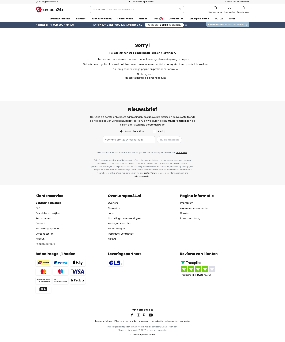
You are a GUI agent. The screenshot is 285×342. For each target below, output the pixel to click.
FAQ (38, 208)
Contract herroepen (48, 203)
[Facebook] (134, 315)
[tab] (70, 220)
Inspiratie (113, 233)
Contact (40, 223)
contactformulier (151, 173)
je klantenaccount (155, 78)
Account (41, 239)
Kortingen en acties (119, 223)
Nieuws (112, 239)
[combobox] (137, 9)
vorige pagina (141, 69)
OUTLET (219, 18)
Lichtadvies (127, 233)
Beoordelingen (116, 228)
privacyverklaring (142, 176)
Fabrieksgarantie (46, 244)
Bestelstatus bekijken (48, 213)
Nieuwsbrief (114, 208)
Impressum (186, 203)
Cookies (184, 213)
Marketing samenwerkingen (124, 218)
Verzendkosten (44, 233)
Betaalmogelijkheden (48, 228)
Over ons (113, 203)
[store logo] (50, 9)
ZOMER (164, 24)
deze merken (181, 152)
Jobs (111, 213)
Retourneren (43, 218)
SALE (156, 18)
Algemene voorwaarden (194, 208)
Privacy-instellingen (104, 321)
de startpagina (134, 78)
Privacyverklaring (190, 218)
